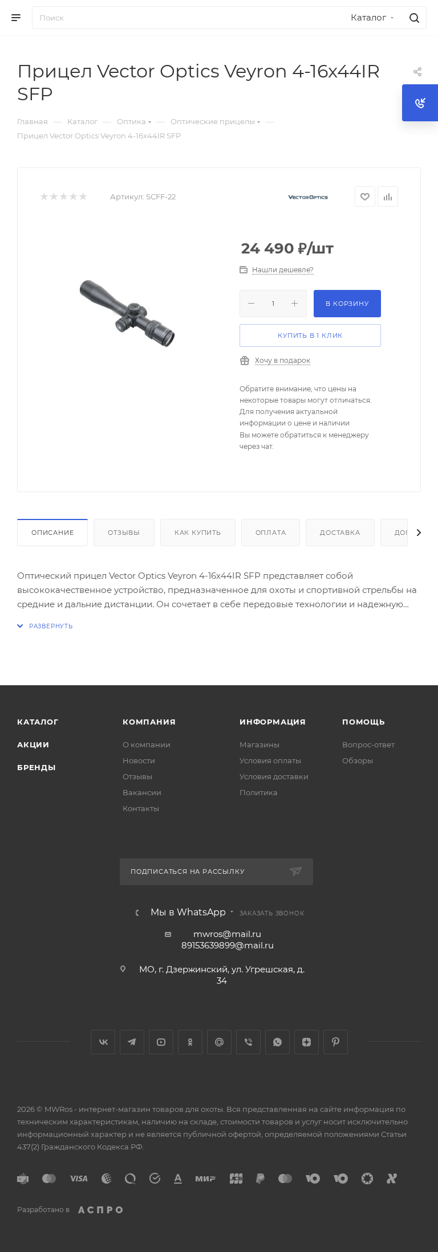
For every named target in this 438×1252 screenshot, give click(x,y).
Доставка (340, 533)
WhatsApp (277, 1042)
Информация (273, 721)
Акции (33, 744)
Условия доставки (274, 776)
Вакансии (142, 792)
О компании (147, 744)
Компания (149, 721)
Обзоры (357, 760)
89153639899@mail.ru (227, 945)
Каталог (38, 721)
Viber (248, 1042)
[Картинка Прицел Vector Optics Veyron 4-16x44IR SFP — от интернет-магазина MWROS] (131, 310)
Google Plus (219, 1042)
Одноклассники (190, 1042)
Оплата (271, 533)
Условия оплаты (270, 760)
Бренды (36, 767)
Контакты (141, 808)
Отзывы (124, 533)
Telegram (132, 1042)
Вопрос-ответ (368, 744)
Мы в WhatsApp (188, 912)
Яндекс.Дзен (306, 1042)
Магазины (259, 744)
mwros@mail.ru (227, 933)
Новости (139, 760)
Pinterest (335, 1042)
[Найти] (413, 17)
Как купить (198, 533)
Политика (259, 792)
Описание (52, 533)
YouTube (161, 1042)
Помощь (363, 721)
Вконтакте (103, 1042)
